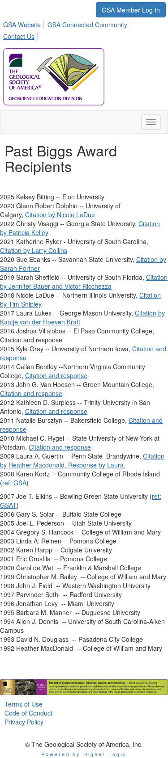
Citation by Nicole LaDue (60, 214)
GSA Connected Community (87, 24)
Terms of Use (23, 703)
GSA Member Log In (131, 9)
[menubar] (84, 29)
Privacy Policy (23, 721)
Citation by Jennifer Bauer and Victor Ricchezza (84, 282)
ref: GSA (14, 482)
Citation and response (56, 375)
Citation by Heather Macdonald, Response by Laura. (82, 460)
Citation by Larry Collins (33, 250)
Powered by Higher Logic (84, 754)
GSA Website (22, 24)
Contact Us (18, 36)
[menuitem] (24, 23)
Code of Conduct (28, 712)
